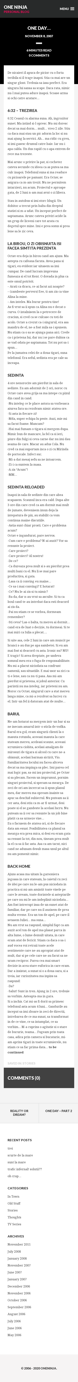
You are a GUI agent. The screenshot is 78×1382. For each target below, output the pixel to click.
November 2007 (19, 1265)
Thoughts (14, 1217)
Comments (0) (24, 1078)
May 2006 (14, 1335)
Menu (64, 8)
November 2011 (19, 1244)
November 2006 (19, 1293)
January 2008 (17, 1258)
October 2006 (17, 1300)
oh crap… (14, 1176)
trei (10, 1148)
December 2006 (19, 1286)
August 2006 (16, 1314)
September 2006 (19, 1307)
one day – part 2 (58, 1111)
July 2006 (14, 1321)
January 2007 (17, 1279)
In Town (13, 1196)
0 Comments (39, 55)
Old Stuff (14, 1203)
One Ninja (15, 7)
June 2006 (15, 1328)
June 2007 (15, 1272)
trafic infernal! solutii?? (25, 1169)
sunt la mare (17, 1162)
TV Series (14, 1224)
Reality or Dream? (19, 1112)
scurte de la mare (20, 1155)
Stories (29, 1063)
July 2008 (14, 1251)
